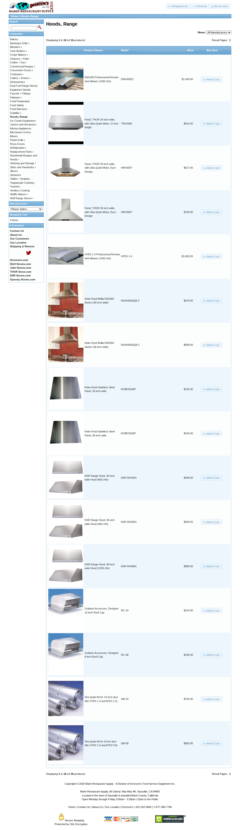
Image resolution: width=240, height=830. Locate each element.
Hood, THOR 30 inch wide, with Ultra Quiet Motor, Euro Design (100, 168)
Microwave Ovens (20, 132)
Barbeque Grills (19, 43)
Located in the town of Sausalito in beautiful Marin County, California (120, 795)
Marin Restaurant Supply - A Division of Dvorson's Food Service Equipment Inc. (130, 783)
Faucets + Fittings (20, 93)
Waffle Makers (19, 194)
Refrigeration (18, 147)
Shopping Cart (18, 214)
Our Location (112, 807)
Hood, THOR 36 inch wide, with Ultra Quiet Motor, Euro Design (100, 212)
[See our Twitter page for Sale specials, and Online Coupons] (28, 256)
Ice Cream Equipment (23, 120)
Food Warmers (18, 109)
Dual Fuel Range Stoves (24, 85)
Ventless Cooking (20, 190)
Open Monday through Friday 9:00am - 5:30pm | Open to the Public (120, 799)
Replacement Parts (22, 151)
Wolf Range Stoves (22, 198)
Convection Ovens (21, 70)
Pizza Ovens (17, 144)
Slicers (14, 171)
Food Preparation (20, 101)
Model (124, 50)
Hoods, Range (29, 16)
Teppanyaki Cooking (22, 182)
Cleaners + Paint (19, 58)
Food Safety (17, 105)
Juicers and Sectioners (23, 124)
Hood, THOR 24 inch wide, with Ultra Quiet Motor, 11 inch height (101, 123)
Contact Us (83, 807)
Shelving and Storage (23, 163)
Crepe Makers (19, 54)
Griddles (15, 113)
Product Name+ (93, 50)
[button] (178, 6)
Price (190, 50)
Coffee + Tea (18, 62)
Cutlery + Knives (20, 78)
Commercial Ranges (22, 66)
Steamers (15, 175)
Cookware (16, 74)
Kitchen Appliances (20, 128)
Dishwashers (17, 82)
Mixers (14, 136)
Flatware (16, 97)
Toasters (15, 186)
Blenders (16, 47)
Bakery (14, 39)
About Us (97, 807)
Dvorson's (127, 807)
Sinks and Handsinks (23, 167)
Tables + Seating (20, 178)
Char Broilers (18, 51)
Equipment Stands (20, 89)
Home (14, 16)
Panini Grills (17, 140)
